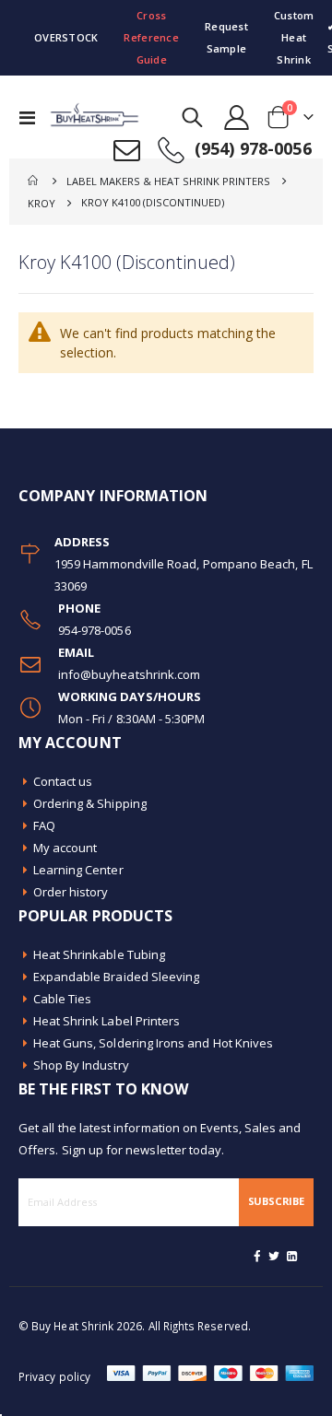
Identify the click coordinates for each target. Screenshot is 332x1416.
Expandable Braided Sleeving (116, 976)
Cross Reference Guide (151, 37)
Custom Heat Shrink (294, 37)
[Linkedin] (291, 1255)
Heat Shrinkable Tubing (99, 954)
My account (65, 847)
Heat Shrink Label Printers (107, 1020)
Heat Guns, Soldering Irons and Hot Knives (153, 1043)
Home (34, 181)
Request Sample (226, 37)
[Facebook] (257, 1255)
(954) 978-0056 (253, 148)
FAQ (44, 825)
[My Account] (237, 117)
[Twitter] (274, 1255)
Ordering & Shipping (90, 803)
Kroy (41, 203)
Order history (71, 892)
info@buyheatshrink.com (129, 674)
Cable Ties (62, 998)
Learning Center (78, 869)
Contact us (63, 781)
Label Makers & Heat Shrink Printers (168, 181)
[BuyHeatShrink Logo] (85, 117)
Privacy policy (54, 1376)
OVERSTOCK (66, 37)
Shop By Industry (81, 1065)
